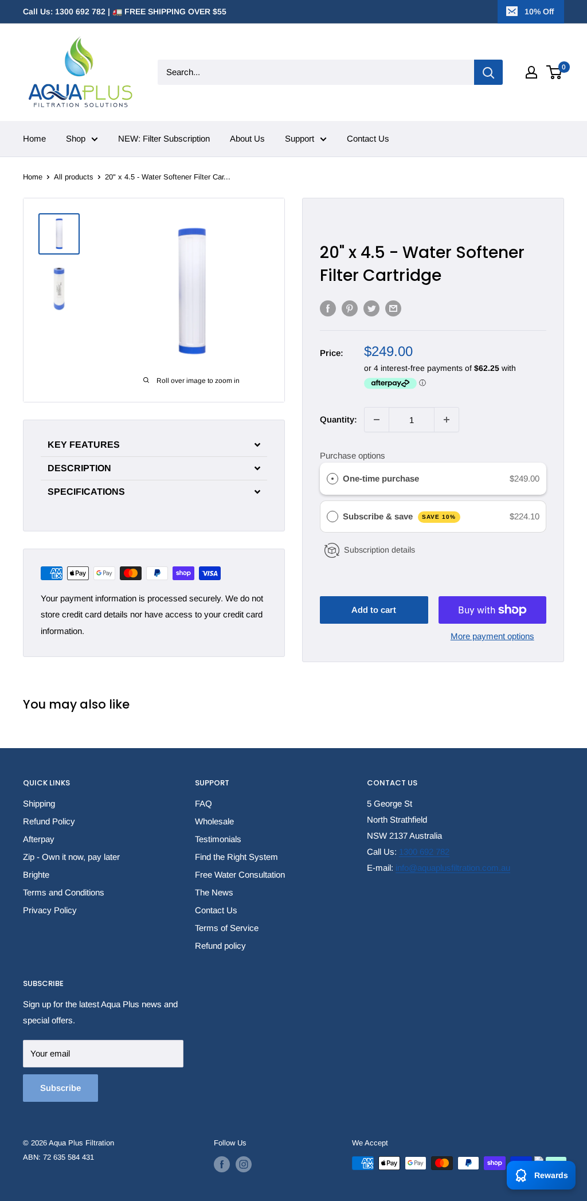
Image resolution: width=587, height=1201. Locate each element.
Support (299, 138)
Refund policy (220, 945)
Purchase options (352, 455)
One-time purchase (381, 478)
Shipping (39, 803)
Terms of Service (227, 928)
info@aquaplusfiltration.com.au (453, 868)
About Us (247, 138)
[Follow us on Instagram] (244, 1164)
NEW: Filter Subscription (164, 138)
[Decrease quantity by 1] (377, 420)
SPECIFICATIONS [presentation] (86, 491)
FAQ (203, 803)
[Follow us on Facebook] (222, 1164)
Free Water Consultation (240, 874)
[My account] (531, 72)
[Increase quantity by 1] (447, 420)
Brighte (36, 874)
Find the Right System (236, 857)
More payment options (492, 636)
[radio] (332, 479)
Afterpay (38, 839)
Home (34, 138)
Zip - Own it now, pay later (71, 857)
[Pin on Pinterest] (350, 308)
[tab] (154, 444)
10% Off (539, 11)
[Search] (488, 72)
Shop (75, 138)
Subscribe (60, 1088)
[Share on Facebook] (328, 308)
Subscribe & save (399, 516)
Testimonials (218, 839)
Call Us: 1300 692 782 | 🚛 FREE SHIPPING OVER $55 (124, 11)
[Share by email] (393, 308)
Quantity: (338, 419)
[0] (554, 72)
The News (214, 892)
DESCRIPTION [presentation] (79, 468)
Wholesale (214, 821)
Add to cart (373, 610)
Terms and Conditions (63, 892)
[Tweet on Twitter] (371, 308)
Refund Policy (49, 821)
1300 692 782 (424, 851)
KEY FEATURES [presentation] (84, 444)
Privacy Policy (50, 910)
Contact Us (368, 138)
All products (73, 177)
